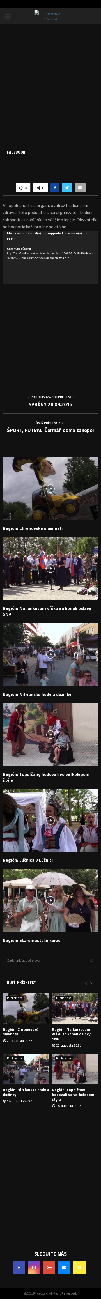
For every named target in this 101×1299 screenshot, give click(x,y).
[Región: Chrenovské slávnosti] (26, 1008)
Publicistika (14, 998)
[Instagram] (34, 1267)
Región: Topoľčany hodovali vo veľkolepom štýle (46, 777)
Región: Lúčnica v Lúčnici (28, 860)
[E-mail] (64, 1267)
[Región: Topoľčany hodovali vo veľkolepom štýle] (75, 1069)
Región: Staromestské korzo (32, 940)
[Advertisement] (50, 334)
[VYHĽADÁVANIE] (92, 960)
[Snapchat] (79, 1267)
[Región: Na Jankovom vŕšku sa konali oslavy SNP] (75, 1008)
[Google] (49, 1267)
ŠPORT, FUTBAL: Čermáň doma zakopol (50, 430)
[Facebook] (19, 1267)
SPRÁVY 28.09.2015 (50, 404)
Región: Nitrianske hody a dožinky (37, 694)
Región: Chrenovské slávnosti (33, 528)
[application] (50, 257)
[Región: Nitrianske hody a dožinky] (26, 1069)
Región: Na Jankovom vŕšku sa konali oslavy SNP (47, 611)
